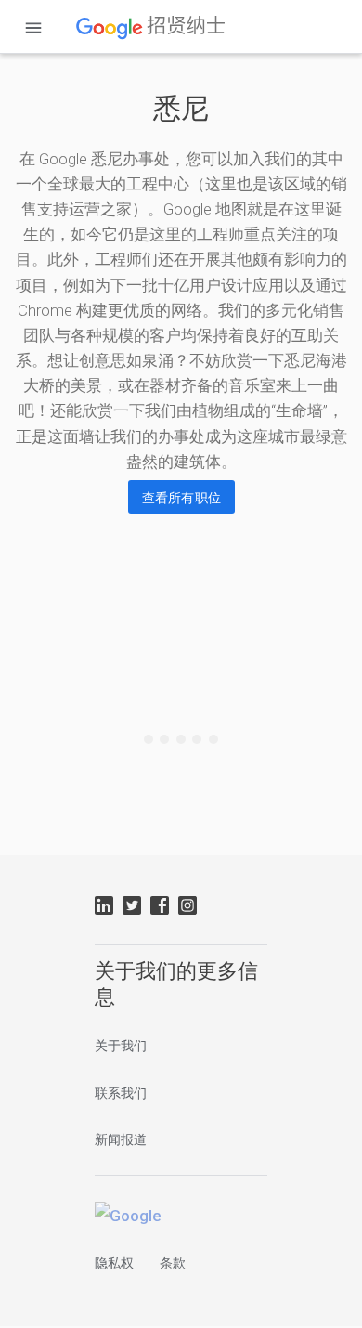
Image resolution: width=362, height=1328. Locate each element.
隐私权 (114, 1263)
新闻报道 (121, 1139)
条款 (173, 1263)
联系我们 (121, 1093)
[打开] (33, 28)
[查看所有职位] (181, 497)
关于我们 (121, 1045)
